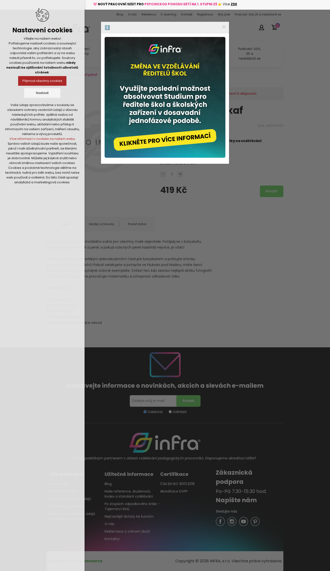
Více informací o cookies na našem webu (42, 138)
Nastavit (42, 93)
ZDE (234, 4)
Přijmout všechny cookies (42, 81)
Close (224, 27)
